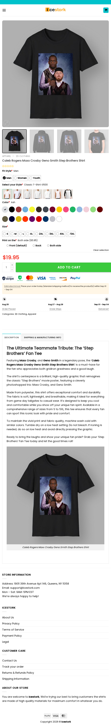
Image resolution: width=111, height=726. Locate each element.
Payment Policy (12, 635)
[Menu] (4, 10)
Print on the (9, 240)
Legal (5, 642)
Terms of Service (13, 629)
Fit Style (7, 171)
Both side (55, 245)
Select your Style (12, 184)
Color (6, 202)
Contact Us (9, 660)
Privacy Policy (11, 623)
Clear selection (101, 250)
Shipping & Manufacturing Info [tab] (42, 337)
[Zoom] (6, 123)
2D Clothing (23, 156)
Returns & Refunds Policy (18, 673)
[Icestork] (56, 10)
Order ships (55, 309)
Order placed (9, 309)
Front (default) (18, 245)
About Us (8, 617)
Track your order (13, 666)
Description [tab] (11, 337)
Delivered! (104, 309)
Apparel (6, 156)
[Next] (103, 73)
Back (38, 245)
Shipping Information (15, 679)
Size (5, 226)
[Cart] (106, 10)
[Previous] (8, 73)
